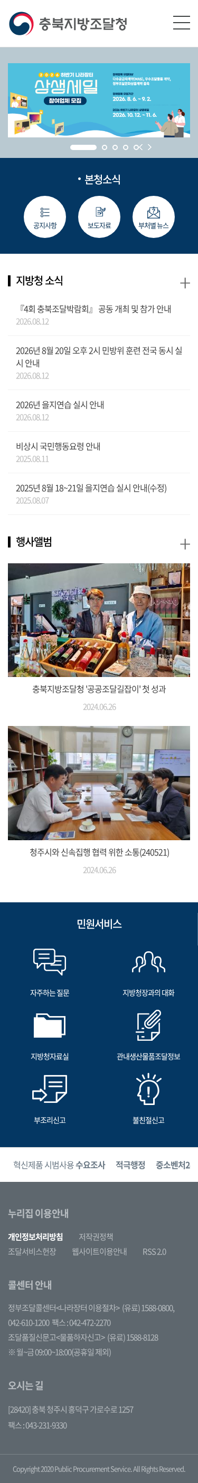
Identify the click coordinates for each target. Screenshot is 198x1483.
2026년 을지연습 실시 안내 (60, 404)
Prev (141, 147)
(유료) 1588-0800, (148, 1307)
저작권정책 (96, 1236)
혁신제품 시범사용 (59, 1164)
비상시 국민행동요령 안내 (58, 446)
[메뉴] (181, 22)
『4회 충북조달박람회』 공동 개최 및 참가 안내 (93, 308)
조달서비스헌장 (32, 1251)
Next (150, 147)
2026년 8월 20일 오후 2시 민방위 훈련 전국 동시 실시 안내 (99, 356)
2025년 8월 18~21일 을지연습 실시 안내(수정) (91, 487)
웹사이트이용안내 (99, 1251)
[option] (59, 1165)
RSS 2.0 (154, 1251)
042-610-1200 (28, 1322)
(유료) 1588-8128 (132, 1337)
